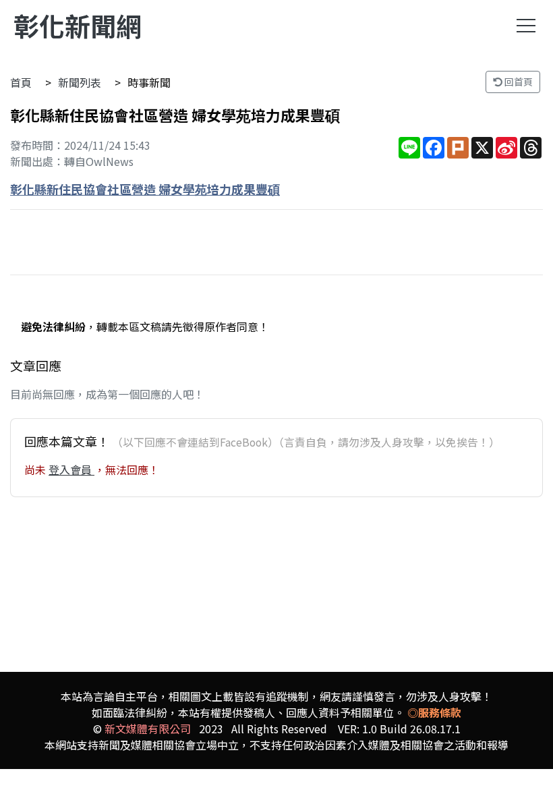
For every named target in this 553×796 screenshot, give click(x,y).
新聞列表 (79, 82)
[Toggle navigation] (526, 25)
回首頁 (517, 81)
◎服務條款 (434, 712)
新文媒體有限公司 (148, 728)
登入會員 (71, 469)
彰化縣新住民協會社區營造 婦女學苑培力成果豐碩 (145, 189)
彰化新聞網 (77, 25)
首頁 (21, 82)
